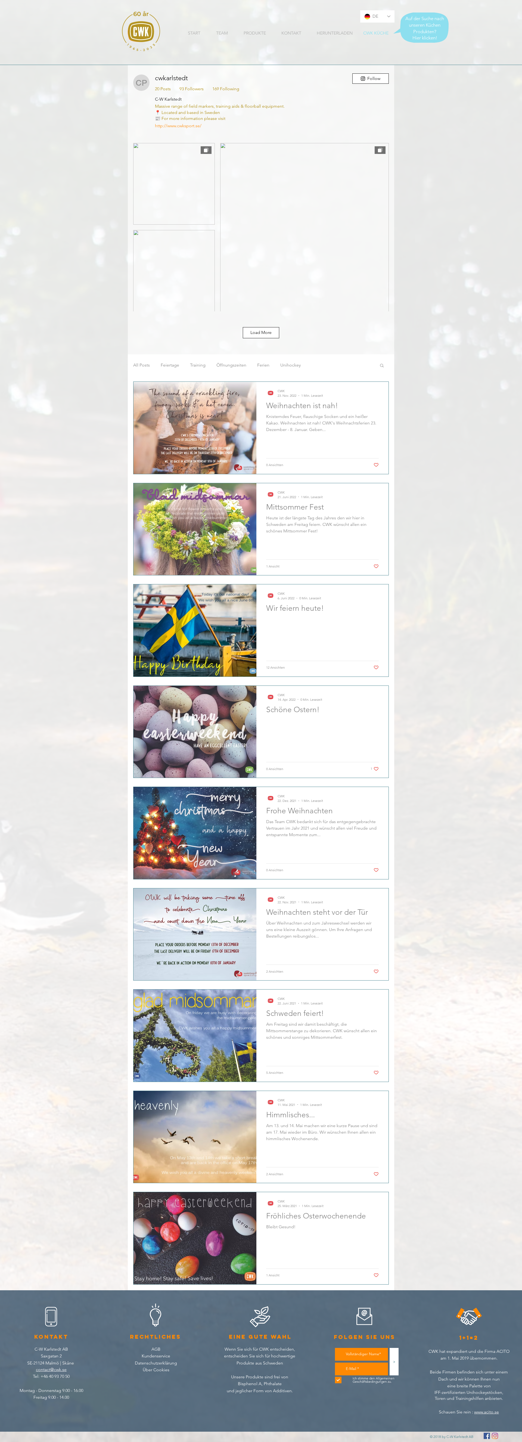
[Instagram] (495, 1436)
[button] (381, 366)
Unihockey (290, 365)
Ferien (263, 365)
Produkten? (424, 31)
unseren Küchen (424, 25)
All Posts (141, 365)
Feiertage (170, 365)
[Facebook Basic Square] (487, 1436)
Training (198, 365)
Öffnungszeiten (231, 365)
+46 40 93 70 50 (54, 1376)
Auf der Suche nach (424, 18)
